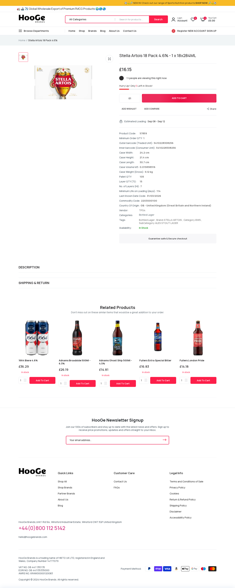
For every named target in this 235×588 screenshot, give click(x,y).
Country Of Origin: (129, 205)
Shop (82, 30)
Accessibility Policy (180, 517)
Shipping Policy (178, 505)
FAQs (117, 487)
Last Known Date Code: (132, 195)
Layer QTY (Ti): (128, 181)
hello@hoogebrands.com (33, 537)
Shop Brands (65, 487)
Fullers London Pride (192, 360)
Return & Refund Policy (183, 499)
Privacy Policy (177, 487)
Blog (102, 30)
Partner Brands (66, 493)
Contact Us (129, 30)
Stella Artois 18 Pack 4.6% (157, 55)
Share (213, 108)
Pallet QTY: (125, 176)
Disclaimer (175, 511)
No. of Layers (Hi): (129, 186)
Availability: (125, 227)
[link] (52, 323)
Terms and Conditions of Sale (186, 481)
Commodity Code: (129, 200)
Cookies (174, 493)
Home (71, 30)
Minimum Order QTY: (131, 138)
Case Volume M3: (129, 167)
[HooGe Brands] (32, 19)
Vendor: (123, 210)
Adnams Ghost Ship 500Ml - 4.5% (115, 362)
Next (216, 353)
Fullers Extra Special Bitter (155, 360)
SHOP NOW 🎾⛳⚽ (205, 2)
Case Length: (127, 162)
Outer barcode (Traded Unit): (136, 143)
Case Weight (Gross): (131, 171)
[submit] (164, 440)
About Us (114, 30)
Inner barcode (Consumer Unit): (137, 147)
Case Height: (126, 157)
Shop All (62, 481)
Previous (18, 353)
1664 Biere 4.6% (28, 360)
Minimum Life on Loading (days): (137, 191)
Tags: (122, 220)
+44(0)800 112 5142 (42, 528)
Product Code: (127, 133)
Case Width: (126, 152)
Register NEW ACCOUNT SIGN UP (196, 31)
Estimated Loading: (135, 121)
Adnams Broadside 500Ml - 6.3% (74, 362)
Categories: (126, 215)
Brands (92, 30)
